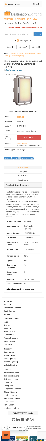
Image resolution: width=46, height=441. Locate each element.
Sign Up (22, 47)
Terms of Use (9, 335)
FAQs (6, 322)
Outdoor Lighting (11, 395)
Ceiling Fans (9, 385)
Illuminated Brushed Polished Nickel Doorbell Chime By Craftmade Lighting (22, 54)
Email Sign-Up (9, 311)
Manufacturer (23, 180)
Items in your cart (24, 40)
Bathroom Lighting (11, 376)
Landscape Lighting (12, 408)
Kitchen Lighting (10, 392)
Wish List (35, 47)
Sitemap (7, 314)
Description (23, 172)
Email (16, 158)
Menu (36, 4)
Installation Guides (11, 372)
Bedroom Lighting (11, 379)
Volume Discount (11, 338)
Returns (7, 325)
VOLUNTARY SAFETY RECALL (23, 413)
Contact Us (8, 344)
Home (6, 53)
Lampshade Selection (12, 389)
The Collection (23, 176)
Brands (34, 23)
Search (38, 34)
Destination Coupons (12, 308)
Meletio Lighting (10, 365)
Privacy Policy (9, 331)
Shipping (7, 328)
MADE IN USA (9, 341)
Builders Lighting (11, 362)
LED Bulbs (8, 382)
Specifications (23, 167)
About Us (26, 23)
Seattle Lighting (10, 355)
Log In (9, 47)
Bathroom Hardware (12, 398)
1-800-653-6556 (13, 4)
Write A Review (27, 158)
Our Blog (18, 23)
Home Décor (9, 405)
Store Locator (8, 23)
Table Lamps (9, 401)
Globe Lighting (10, 358)
